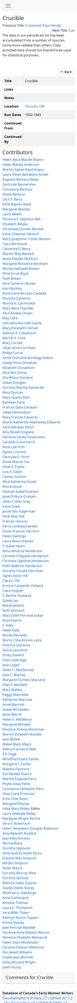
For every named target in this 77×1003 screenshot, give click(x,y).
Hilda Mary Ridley (15, 808)
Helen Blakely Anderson (20, 164)
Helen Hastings (14, 536)
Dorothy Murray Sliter (19, 873)
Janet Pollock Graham (19, 496)
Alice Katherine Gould (19, 481)
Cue (72, 30)
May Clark (10, 318)
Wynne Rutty (12, 843)
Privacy (35, 998)
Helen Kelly (11, 630)
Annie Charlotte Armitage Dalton (27, 357)
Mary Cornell (12, 343)
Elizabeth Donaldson (18, 367)
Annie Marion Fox (16, 461)
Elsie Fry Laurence (16, 645)
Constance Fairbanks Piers (23, 788)
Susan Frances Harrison (20, 531)
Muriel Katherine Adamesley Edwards (31, 422)
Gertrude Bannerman (19, 184)
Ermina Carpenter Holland (22, 585)
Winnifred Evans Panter (20, 759)
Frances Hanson (15, 521)
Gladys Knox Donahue (19, 362)
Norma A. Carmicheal (18, 303)
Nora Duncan (12, 392)
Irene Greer (11, 506)
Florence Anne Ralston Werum (25, 932)
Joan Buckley (12, 288)
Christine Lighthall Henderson (25, 561)
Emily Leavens (13, 655)
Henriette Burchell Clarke (21, 323)
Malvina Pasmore (15, 769)
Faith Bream (11, 278)
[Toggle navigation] (8, 6)
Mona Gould (12, 486)
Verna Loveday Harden (20, 526)
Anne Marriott (13, 704)
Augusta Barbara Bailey (20, 179)
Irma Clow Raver (15, 798)
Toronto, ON (34, 106)
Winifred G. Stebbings (19, 893)
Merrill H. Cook (14, 338)
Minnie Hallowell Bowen (21, 268)
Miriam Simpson (15, 863)
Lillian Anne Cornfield (18, 348)
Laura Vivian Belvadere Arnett (25, 174)
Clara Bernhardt (14, 244)
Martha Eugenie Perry (19, 779)
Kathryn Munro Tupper (20, 917)
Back (68, 72)
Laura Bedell (12, 214)
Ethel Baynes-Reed (16, 204)
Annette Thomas (15, 902)
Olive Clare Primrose (18, 793)
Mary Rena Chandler (18, 308)
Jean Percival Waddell (18, 927)
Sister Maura (12, 868)
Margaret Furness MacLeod (23, 679)
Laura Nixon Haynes (17, 541)
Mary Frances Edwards (20, 417)
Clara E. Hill (11, 580)
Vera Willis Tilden (15, 912)
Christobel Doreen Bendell (22, 229)
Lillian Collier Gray (16, 501)
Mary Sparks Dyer (16, 397)
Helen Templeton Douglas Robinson (30, 828)
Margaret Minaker (16, 724)
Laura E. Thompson (17, 907)
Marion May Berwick (18, 253)
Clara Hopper (12, 590)
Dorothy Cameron (16, 298)
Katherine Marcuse (17, 699)
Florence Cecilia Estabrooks (23, 437)
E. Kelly (7, 625)
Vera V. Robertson (16, 823)
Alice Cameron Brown (19, 283)
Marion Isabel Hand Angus (23, 169)
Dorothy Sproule (15, 878)
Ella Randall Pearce (17, 774)
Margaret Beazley (16, 209)
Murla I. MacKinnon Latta (21, 640)
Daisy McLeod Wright (19, 962)
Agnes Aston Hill (15, 575)
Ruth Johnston (13, 610)
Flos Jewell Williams (17, 952)
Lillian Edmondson (16, 412)
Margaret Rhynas (15, 803)
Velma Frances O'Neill (19, 749)
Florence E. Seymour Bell (21, 219)
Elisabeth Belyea (15, 224)
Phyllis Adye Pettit (16, 784)
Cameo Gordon (14, 476)
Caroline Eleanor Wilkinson (23, 947)
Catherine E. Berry (16, 248)
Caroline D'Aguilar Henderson (25, 556)
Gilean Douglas (14, 382)
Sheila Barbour (13, 194)
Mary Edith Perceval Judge (22, 615)
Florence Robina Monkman (23, 729)
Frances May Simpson (19, 858)
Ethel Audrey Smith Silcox (22, 853)
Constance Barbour (17, 189)
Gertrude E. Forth (16, 457)
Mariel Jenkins (13, 605)
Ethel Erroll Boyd (15, 273)
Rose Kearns (12, 620)
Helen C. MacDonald (18, 670)
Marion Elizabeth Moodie (21, 734)
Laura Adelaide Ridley (19, 813)
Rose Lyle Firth (13, 447)
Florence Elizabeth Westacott (24, 937)
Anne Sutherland (15, 897)
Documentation (14, 998)
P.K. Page (9, 754)
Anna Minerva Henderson (22, 551)
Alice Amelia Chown (17, 313)
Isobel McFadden (15, 709)
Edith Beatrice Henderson (22, 566)
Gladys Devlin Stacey (18, 888)
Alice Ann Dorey (14, 372)
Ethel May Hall (13, 516)
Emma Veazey (13, 922)
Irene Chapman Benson (20, 234)
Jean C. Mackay (13, 675)
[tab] (38, 978)
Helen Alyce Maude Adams (23, 159)
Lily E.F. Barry (12, 199)
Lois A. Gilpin (12, 471)
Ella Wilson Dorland (17, 377)
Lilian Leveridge (14, 660)
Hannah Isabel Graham (20, 491)
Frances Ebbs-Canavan (19, 407)
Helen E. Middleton (17, 719)
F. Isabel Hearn (13, 546)
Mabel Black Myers (17, 744)
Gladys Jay (10, 600)
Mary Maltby (12, 689)
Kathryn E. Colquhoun (19, 333)
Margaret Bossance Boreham (25, 263)
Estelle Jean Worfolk (17, 957)
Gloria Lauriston (15, 650)
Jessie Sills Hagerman (18, 511)
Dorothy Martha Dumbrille (23, 387)
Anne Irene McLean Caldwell (24, 293)
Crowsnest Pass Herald (43, 25)
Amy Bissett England (18, 432)
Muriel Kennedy (14, 635)
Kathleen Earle (13, 402)
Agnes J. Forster (14, 452)
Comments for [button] (29, 977)
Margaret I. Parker (16, 764)
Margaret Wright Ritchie (21, 818)
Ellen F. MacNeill (14, 684)
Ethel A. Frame (13, 466)
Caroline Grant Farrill (18, 442)
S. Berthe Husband (16, 595)
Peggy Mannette (15, 694)
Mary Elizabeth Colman (20, 328)
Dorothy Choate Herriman (22, 570)
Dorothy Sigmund (16, 848)
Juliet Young (11, 967)
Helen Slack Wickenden (20, 942)
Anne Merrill (12, 714)
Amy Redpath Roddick (19, 833)
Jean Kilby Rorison (16, 838)
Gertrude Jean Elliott (18, 427)
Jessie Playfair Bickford (20, 258)
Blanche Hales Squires (19, 883)
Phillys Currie (12, 353)
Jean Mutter (11, 739)
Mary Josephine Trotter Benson (26, 239)
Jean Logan (11, 665)
